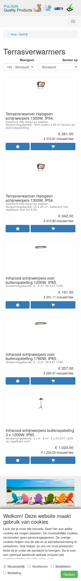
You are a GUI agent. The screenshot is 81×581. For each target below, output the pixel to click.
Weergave (27, 60)
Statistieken (63, 566)
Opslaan (69, 574)
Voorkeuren (40, 566)
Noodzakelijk (16, 566)
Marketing (14, 573)
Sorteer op (70, 60)
